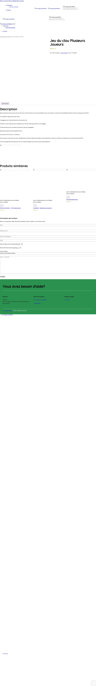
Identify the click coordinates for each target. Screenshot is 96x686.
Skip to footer (20, 1)
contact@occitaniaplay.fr (40, 300)
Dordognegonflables (8, 310)
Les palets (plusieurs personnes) (42, 208)
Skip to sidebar (12, 1)
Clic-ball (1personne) (72, 199)
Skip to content (4, 1)
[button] (9, 200)
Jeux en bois (6, 36)
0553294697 (37, 303)
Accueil (2, 36)
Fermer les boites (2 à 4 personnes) (10, 208)
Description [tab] (5, 103)
